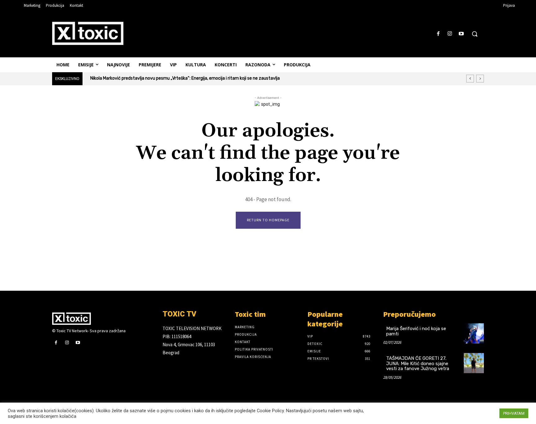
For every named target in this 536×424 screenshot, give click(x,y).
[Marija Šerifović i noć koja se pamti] (474, 333)
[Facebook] (438, 34)
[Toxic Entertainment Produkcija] (87, 33)
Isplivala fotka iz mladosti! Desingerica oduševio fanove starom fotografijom (170, 78)
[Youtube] (461, 34)
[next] (480, 78)
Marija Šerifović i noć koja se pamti (416, 331)
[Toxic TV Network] (102, 318)
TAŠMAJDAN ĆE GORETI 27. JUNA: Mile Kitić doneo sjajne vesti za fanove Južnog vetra (417, 363)
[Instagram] (450, 34)
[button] (474, 33)
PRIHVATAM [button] (514, 413)
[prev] (470, 78)
